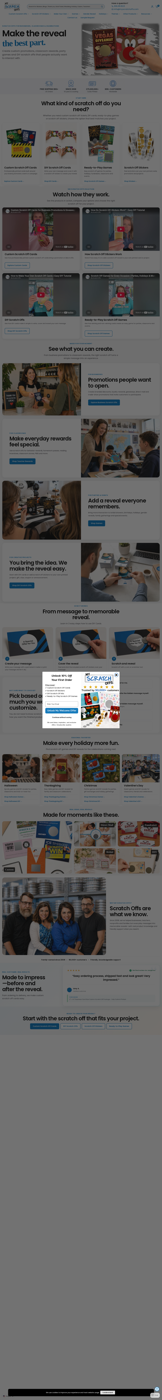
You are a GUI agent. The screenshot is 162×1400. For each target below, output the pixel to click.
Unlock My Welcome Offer (61, 710)
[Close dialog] (116, 675)
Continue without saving (61, 717)
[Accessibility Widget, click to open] (157, 1389)
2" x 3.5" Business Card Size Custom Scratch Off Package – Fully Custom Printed (29, 1386)
